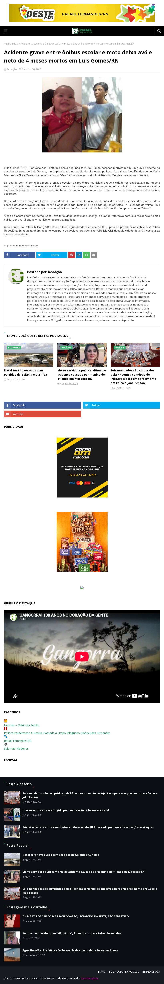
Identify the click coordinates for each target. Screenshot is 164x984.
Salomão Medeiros (16, 748)
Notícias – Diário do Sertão (21, 725)
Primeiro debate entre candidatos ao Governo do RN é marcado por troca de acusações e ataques (88, 827)
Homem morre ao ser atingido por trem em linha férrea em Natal (65, 810)
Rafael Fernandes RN (17, 741)
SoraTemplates (89, 978)
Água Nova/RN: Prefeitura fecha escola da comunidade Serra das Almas (70, 950)
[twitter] (121, 405)
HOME (101, 971)
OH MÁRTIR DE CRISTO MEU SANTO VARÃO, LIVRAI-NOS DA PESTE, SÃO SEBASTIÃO (75, 916)
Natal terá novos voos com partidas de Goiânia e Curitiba (25, 372)
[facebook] (42, 405)
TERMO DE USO (151, 971)
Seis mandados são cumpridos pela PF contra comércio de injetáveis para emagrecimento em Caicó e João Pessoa (133, 376)
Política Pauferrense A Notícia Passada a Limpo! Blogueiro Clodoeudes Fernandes (57, 733)
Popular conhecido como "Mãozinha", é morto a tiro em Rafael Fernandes (71, 933)
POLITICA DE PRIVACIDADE (124, 971)
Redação (12, 69)
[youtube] (42, 414)
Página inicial (11, 43)
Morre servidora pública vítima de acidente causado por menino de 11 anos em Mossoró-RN (81, 374)
